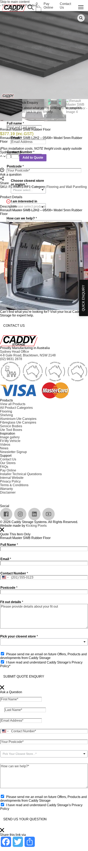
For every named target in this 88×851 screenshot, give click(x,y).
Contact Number (14, 573)
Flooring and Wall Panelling (66, 187)
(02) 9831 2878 (11, 359)
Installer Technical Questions (21, 474)
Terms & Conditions (14, 485)
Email (5, 559)
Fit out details (11, 602)
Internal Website (12, 477)
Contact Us (14, 325)
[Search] (31, 7)
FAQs (4, 466)
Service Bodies (11, 426)
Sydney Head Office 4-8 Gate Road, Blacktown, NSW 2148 (28, 353)
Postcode (8, 587)
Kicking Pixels (36, 525)
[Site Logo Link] (14, 8)
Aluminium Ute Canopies (18, 418)
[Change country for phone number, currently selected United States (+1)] (5, 577)
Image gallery (10, 437)
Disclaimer (8, 492)
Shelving (6, 415)
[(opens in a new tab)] (6, 514)
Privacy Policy (10, 481)
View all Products (12, 404)
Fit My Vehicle (10, 441)
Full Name (9, 544)
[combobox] (44, 641)
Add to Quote (33, 157)
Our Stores (8, 463)
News (4, 448)
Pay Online (48, 5)
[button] (81, 18)
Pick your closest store (19, 636)
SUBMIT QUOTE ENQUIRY (23, 676)
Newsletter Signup (13, 452)
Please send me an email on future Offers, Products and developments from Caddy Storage (43, 656)
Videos (5, 444)
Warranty (6, 488)
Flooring (6, 411)
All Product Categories (16, 407)
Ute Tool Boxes (11, 430)
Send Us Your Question (25, 819)
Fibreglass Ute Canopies (18, 422)
